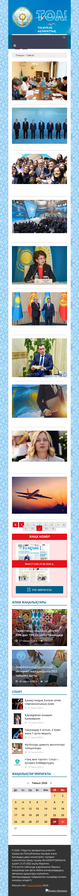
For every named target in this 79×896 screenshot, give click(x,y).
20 (37, 815)
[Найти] (64, 37)
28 (45, 821)
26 (30, 821)
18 (22, 815)
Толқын (39, 17)
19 (30, 815)
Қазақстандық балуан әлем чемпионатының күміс (43, 702)
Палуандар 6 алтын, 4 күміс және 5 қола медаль (43, 731)
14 (45, 808)
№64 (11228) (39, 564)
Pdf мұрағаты (42, 590)
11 (22, 808)
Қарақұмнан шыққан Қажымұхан (38, 716)
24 (15, 821)
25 (22, 821)
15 (54, 808)
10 (32, 528)
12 (30, 808)
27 (37, 821)
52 (46, 528)
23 (62, 815)
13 (37, 808)
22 (54, 815)
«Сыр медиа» (34, 885)
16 (62, 808)
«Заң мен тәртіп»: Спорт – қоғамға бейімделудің (42, 761)
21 (45, 815)
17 (15, 815)
